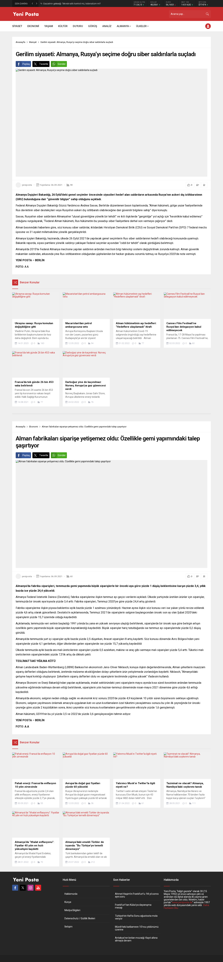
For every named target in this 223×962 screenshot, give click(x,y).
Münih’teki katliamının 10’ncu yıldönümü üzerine (137, 928)
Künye (67, 902)
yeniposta (27, 185)
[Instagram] (30, 888)
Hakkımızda (70, 893)
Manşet (33, 42)
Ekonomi (33, 426)
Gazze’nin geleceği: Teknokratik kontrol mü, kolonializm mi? (72, 3)
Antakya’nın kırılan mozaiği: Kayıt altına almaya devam (136, 939)
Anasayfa (20, 42)
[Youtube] (38, 888)
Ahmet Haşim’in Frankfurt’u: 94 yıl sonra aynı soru (137, 895)
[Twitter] (23, 888)
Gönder (62, 64)
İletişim (68, 926)
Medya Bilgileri (72, 910)
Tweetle (43, 64)
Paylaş (26, 64)
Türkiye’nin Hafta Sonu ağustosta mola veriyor (136, 917)
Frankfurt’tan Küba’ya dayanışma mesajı (133, 906)
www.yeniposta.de (182, 902)
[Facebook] (15, 888)
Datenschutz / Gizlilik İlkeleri (79, 918)
